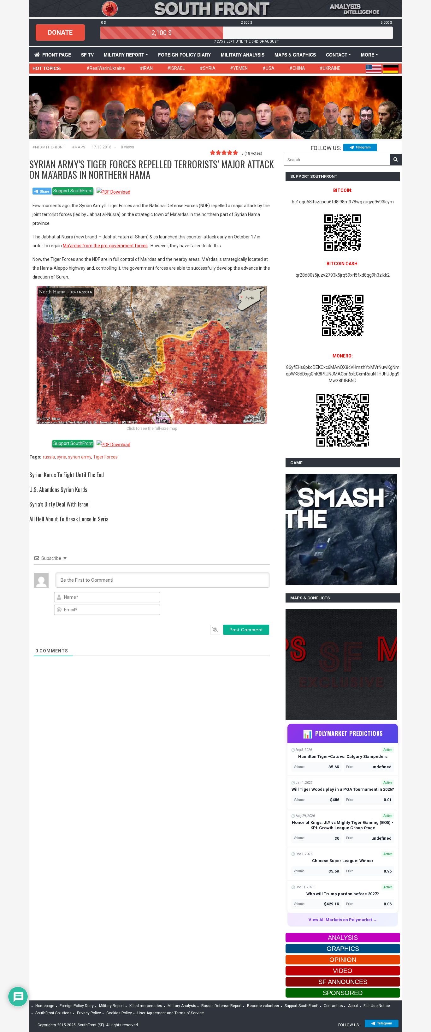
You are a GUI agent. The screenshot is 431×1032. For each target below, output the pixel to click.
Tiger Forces (105, 456)
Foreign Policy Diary (77, 1006)
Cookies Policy (119, 1013)
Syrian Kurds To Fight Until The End (66, 475)
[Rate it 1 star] (213, 153)
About (353, 1006)
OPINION (342, 959)
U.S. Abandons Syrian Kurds (58, 489)
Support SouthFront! (301, 1006)
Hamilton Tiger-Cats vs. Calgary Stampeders (342, 756)
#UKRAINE (330, 68)
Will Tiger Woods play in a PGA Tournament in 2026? (343, 789)
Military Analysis (242, 54)
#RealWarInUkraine (105, 68)
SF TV (87, 54)
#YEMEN (239, 68)
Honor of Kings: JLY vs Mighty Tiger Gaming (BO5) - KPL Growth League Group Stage (342, 825)
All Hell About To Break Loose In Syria (69, 519)
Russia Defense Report (221, 1006)
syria (61, 456)
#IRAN (146, 68)
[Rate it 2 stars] (218, 153)
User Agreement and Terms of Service (170, 1013)
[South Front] (215, 8)
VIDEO (342, 970)
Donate (60, 32)
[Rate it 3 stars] (224, 153)
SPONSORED (343, 992)
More (367, 54)
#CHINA (297, 68)
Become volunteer (263, 1006)
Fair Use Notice (376, 1006)
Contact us (333, 1006)
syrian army (79, 456)
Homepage (44, 1006)
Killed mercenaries (145, 1006)
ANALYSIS (343, 937)
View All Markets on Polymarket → (343, 919)
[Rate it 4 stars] (230, 153)
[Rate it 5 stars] (235, 153)
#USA (269, 68)
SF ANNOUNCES (342, 981)
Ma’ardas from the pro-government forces (105, 245)
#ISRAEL (176, 68)
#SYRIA (208, 68)
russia (49, 456)
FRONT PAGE (56, 54)
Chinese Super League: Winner (343, 860)
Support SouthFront (73, 190)
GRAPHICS (343, 948)
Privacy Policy (89, 1013)
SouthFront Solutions (53, 1013)
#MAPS (79, 147)
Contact (336, 54)
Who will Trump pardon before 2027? (342, 893)
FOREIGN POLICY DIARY (184, 54)
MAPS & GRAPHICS (295, 54)
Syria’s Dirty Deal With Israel (59, 504)
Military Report (124, 54)
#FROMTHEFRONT (48, 147)
